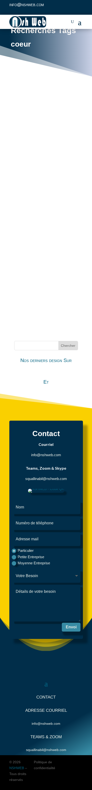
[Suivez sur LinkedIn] (69, 6)
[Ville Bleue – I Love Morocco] (46, 260)
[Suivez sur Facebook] (59, 6)
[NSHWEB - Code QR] (46, 491)
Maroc (29, 159)
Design (17, 159)
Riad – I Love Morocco (34, 238)
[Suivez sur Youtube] (79, 6)
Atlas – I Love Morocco (34, 180)
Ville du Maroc (47, 188)
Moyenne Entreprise (34, 563)
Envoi (71, 627)
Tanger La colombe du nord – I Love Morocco (42, 304)
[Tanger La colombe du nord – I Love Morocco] (46, 291)
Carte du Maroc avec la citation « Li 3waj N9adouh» (42, 149)
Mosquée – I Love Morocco (38, 209)
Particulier (26, 550)
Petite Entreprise (31, 557)
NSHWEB (16, 768)
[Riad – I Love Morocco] (46, 231)
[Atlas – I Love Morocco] (46, 173)
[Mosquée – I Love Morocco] (46, 202)
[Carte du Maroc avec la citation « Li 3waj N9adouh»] (46, 118)
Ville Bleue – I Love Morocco (40, 267)
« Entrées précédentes (36, 327)
